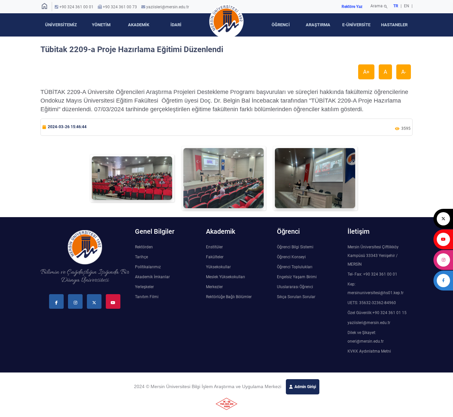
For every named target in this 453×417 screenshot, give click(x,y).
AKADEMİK (138, 24)
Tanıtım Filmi (147, 296)
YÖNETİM (101, 24)
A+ (366, 72)
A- (403, 72)
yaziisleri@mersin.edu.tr (167, 7)
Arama (379, 7)
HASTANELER (394, 24)
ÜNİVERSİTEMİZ (61, 24)
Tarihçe (141, 257)
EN (407, 6)
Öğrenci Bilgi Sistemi (295, 247)
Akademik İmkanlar (152, 277)
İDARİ (175, 24)
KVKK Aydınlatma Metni (369, 351)
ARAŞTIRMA (318, 24)
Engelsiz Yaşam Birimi (297, 277)
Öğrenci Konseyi (291, 257)
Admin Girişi (305, 386)
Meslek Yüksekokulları (225, 277)
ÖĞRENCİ (281, 24)
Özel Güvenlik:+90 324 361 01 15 (377, 312)
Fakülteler (215, 257)
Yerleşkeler (144, 287)
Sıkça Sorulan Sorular (296, 296)
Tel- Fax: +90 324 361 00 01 (372, 274)
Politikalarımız (148, 267)
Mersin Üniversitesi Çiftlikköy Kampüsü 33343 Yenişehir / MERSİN (373, 256)
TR (395, 6)
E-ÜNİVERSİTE (356, 24)
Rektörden (144, 247)
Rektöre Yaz (352, 6)
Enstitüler (214, 247)
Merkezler (214, 287)
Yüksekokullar (218, 267)
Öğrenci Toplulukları (294, 267)
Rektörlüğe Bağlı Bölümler (229, 296)
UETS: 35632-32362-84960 (372, 302)
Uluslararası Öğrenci (295, 287)
